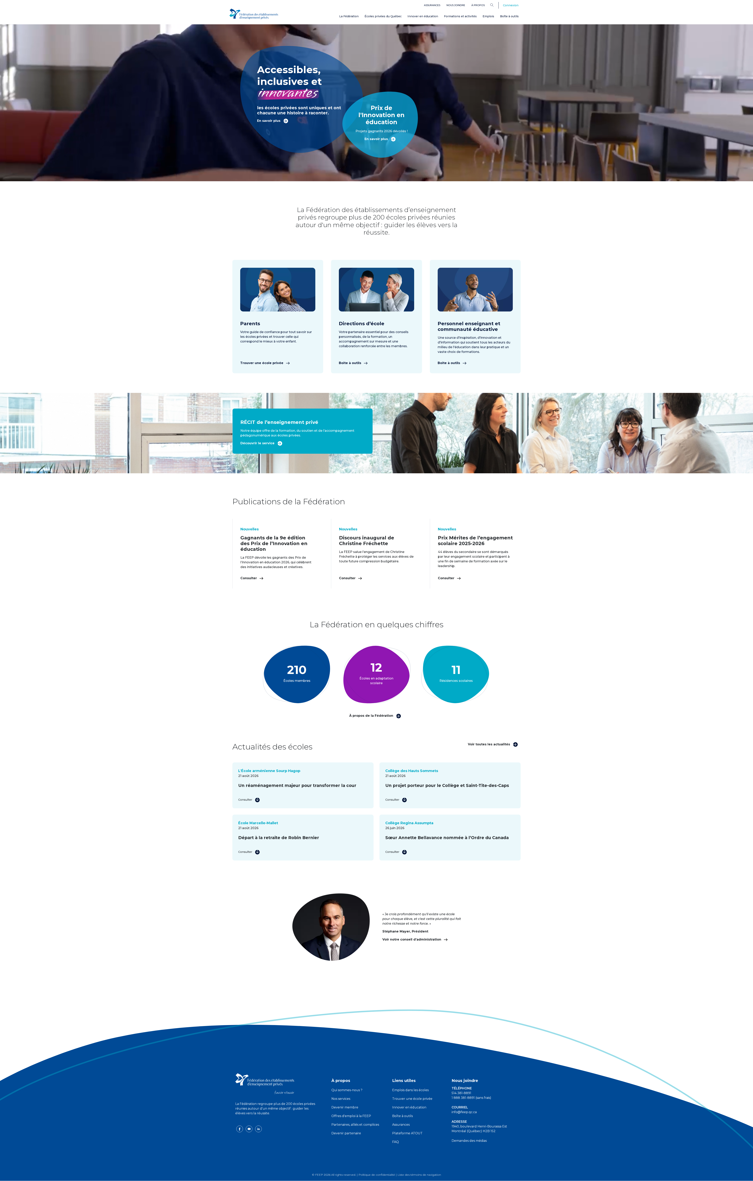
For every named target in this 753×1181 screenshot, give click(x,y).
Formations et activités (460, 16)
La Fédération (349, 16)
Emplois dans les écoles (410, 1090)
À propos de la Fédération (371, 716)
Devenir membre (344, 1107)
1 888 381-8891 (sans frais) (471, 1098)
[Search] (495, 5)
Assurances (432, 5)
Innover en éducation (422, 16)
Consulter (249, 578)
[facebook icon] (240, 1129)
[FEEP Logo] (253, 14)
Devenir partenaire (346, 1133)
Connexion (510, 5)
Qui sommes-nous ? (346, 1090)
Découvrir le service (258, 443)
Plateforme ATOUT (407, 1133)
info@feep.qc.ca (464, 1112)
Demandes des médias (469, 1141)
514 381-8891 (461, 1093)
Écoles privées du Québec (383, 16)
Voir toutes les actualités (489, 744)
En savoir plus (269, 121)
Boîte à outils (509, 16)
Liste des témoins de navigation (419, 1174)
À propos (478, 5)
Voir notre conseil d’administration (412, 939)
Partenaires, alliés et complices (355, 1124)
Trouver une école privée (262, 363)
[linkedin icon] (258, 1129)
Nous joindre (456, 5)
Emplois (488, 16)
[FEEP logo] (264, 1083)
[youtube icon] (249, 1129)
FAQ (395, 1142)
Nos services (340, 1099)
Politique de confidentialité (376, 1174)
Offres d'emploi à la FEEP (351, 1116)
